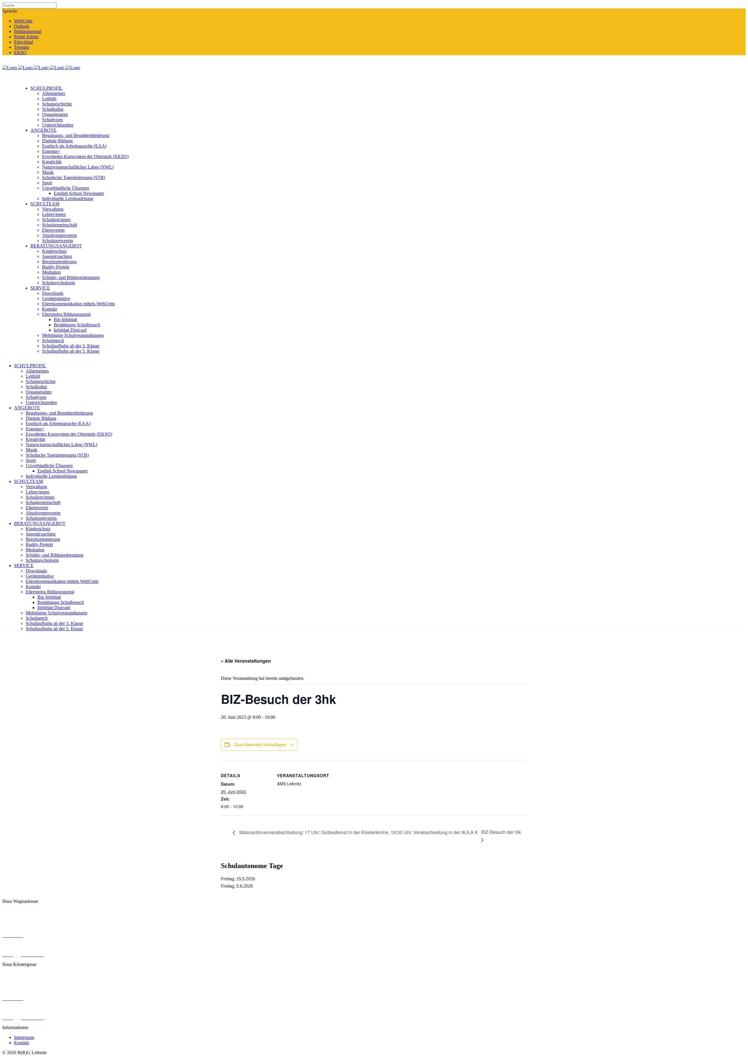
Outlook (21, 26)
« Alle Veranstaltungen (246, 660)
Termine (21, 47)
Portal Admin (26, 36)
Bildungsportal (27, 31)
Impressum (24, 1037)
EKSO (20, 52)
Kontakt (21, 1042)
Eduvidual (23, 41)
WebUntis (23, 20)
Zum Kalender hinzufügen (260, 744)
